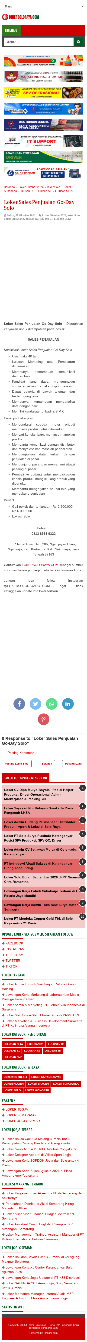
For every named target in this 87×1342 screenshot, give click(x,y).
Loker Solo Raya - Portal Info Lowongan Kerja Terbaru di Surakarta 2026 (53, 1326)
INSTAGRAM (15, 949)
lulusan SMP (13, 1057)
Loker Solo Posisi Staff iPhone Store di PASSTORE (43, 1015)
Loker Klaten (14, 1083)
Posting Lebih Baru (17, 763)
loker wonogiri (37, 1090)
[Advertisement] (43, 267)
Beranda (47, 763)
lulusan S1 (46, 218)
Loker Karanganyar (46, 1077)
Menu (13, 30)
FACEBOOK (14, 943)
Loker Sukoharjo (14, 218)
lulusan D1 (35, 1044)
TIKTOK (11, 966)
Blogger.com (51, 1333)
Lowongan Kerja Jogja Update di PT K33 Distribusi (43, 1277)
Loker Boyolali (15, 1077)
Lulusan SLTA (62, 218)
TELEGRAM (14, 955)
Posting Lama (73, 763)
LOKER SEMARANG (21, 1115)
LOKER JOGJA (17, 1109)
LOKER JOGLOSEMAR (23, 1121)
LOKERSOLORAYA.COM (40, 565)
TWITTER (13, 960)
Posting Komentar (21, 753)
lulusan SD (53, 1050)
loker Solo (74, 215)
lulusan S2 (32, 1050)
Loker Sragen (38, 1083)
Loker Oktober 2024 (54, 215)
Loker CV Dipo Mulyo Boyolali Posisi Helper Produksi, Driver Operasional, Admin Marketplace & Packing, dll (38, 794)
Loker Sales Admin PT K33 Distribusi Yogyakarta (41, 1149)
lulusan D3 (32, 218)
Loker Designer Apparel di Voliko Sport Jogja (38, 1155)
